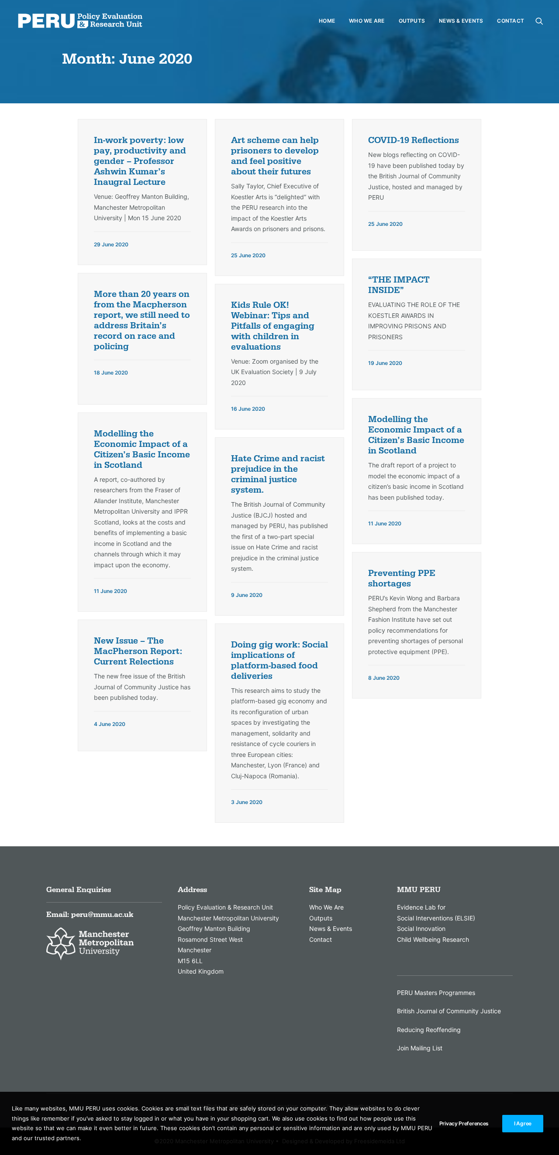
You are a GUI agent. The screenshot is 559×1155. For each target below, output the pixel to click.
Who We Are (366, 20)
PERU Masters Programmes (436, 992)
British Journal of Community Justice (449, 1011)
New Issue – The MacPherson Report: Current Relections (138, 651)
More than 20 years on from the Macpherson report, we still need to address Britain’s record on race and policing (142, 320)
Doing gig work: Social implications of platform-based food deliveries (279, 660)
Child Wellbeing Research (433, 939)
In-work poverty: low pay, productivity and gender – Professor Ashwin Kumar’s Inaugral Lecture (140, 161)
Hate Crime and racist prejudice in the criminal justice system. (278, 474)
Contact (510, 20)
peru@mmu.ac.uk (102, 915)
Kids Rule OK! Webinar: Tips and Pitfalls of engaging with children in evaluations (272, 326)
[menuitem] (327, 21)
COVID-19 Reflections (413, 140)
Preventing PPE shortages (401, 578)
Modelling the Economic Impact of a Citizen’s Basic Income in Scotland (416, 435)
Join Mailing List (419, 1048)
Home (327, 20)
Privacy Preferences (464, 1123)
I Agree (522, 1123)
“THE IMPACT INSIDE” (399, 285)
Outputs (412, 20)
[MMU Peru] (80, 21)
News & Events (461, 20)
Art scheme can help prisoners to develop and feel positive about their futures (275, 156)
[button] (539, 21)
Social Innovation (421, 928)
